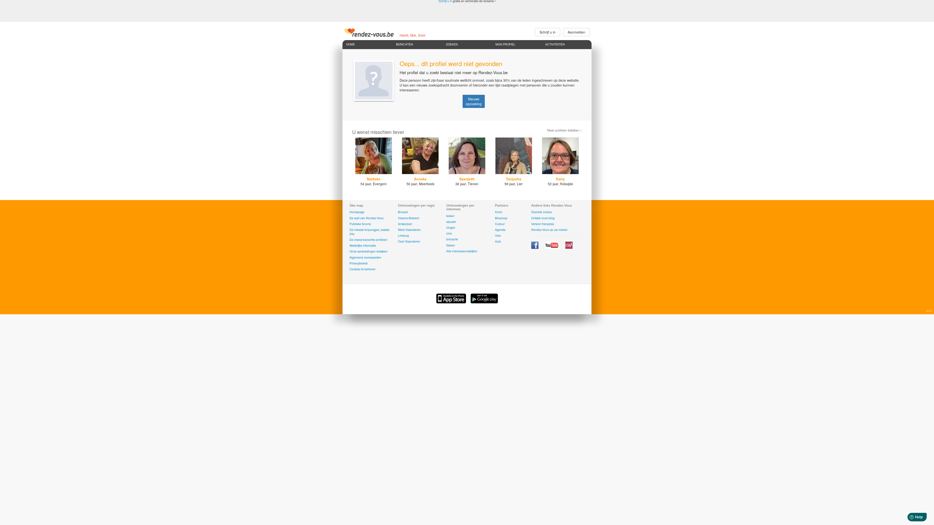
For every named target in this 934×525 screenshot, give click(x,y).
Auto (498, 241)
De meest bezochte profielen (368, 239)
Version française (542, 224)
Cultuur (500, 224)
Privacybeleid (359, 263)
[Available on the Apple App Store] (451, 301)
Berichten (404, 44)
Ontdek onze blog (543, 218)
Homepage (357, 212)
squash (451, 221)
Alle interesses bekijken (461, 251)
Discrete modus (541, 212)
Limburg (403, 235)
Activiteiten (555, 44)
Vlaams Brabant (408, 218)
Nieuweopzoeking (474, 101)
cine (449, 233)
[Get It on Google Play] (484, 301)
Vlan (498, 235)
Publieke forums (360, 224)
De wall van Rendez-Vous (367, 218)
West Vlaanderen (409, 230)
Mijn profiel (505, 44)
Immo (498, 212)
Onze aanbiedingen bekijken (368, 251)
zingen (450, 227)
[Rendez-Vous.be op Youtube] (552, 247)
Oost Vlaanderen (409, 241)
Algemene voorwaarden (365, 257)
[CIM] (569, 247)
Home (350, 44)
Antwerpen (405, 224)
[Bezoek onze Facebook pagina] (535, 247)
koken (450, 216)
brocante (452, 239)
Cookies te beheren (363, 269)
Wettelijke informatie (363, 245)
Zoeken (452, 44)
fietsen (450, 245)
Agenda (500, 230)
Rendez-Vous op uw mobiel (549, 230)
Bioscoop (501, 218)
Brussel (403, 212)
